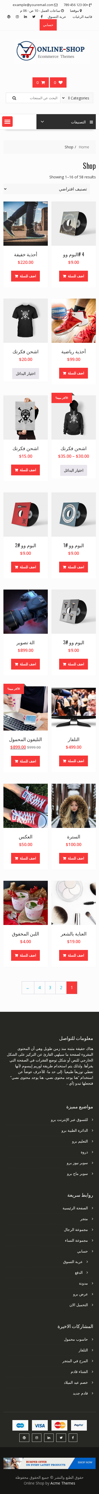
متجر (84, 1218)
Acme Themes (62, 1483)
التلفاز (83, 1349)
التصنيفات (78, 121)
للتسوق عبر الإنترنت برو (69, 1119)
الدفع (79, 1272)
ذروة (84, 1151)
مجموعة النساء (76, 1240)
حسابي (48, 24)
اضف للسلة (76, 276)
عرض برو (80, 1293)
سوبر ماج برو (77, 1173)
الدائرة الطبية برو (75, 1130)
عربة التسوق (57, 16)
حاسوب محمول (76, 1339)
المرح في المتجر (75, 1360)
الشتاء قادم (79, 1371)
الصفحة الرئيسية (75, 1207)
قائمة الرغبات (82, 16)
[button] (7, 121)
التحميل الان (78, 1304)
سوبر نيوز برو (77, 1162)
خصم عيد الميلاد (76, 1382)
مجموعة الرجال (76, 1229)
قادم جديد (80, 1393)
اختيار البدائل (25, 373)
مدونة (83, 1283)
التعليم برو (80, 1141)
